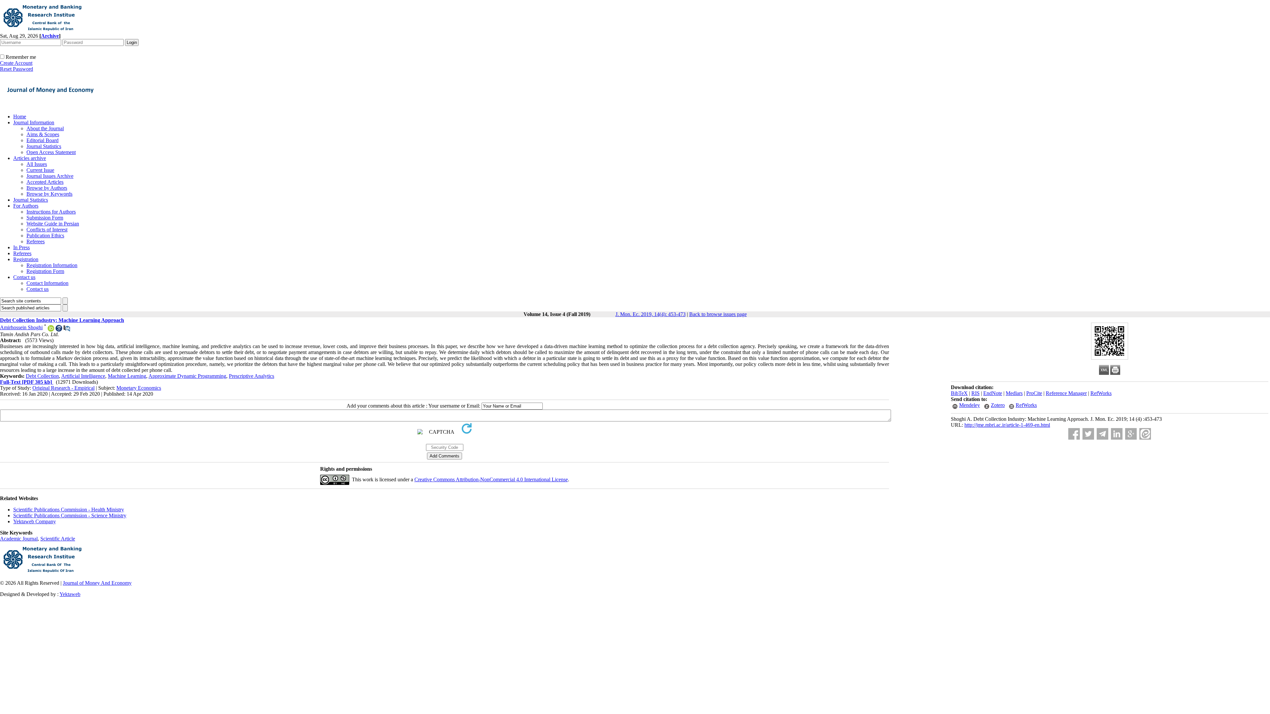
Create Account (16, 63)
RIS (975, 393)
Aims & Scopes (42, 134)
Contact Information (47, 283)
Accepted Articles (45, 182)
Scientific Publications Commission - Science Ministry (69, 515)
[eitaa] (1145, 434)
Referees (35, 241)
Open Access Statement (51, 152)
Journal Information (33, 122)
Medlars (1014, 393)
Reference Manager (1066, 393)
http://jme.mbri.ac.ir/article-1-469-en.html (1007, 425)
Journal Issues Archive (49, 176)
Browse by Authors (46, 188)
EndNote (992, 393)
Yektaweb (70, 594)
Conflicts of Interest (46, 229)
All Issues (36, 164)
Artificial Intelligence (83, 376)
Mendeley (969, 405)
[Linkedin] (1116, 434)
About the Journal (45, 128)
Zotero (998, 405)
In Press (21, 247)
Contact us (24, 277)
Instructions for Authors (51, 212)
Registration (25, 259)
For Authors (25, 206)
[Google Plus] (1131, 434)
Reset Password (16, 69)
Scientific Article (57, 538)
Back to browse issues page (718, 314)
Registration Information (51, 265)
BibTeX (959, 393)
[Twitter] (1088, 434)
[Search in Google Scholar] (59, 330)
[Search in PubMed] (67, 330)
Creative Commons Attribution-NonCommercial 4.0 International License (491, 479)
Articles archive (29, 158)
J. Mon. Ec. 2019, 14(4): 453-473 (650, 314)
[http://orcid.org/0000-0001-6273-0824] (51, 330)
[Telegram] (1102, 434)
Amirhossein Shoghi (21, 327)
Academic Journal (19, 538)
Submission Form (44, 217)
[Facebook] (1074, 434)
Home (19, 116)
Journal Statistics (43, 146)
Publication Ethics (45, 235)
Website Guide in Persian (52, 223)
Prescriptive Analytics (251, 376)
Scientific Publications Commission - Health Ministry (68, 509)
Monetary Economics (138, 388)
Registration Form (45, 271)
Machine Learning (127, 376)
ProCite (1034, 393)
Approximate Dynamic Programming (187, 376)
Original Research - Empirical (63, 388)
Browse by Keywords (49, 194)
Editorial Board (42, 140)
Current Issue (40, 170)
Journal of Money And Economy (97, 583)
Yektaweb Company (34, 521)
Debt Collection (42, 376)
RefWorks (1101, 393)
